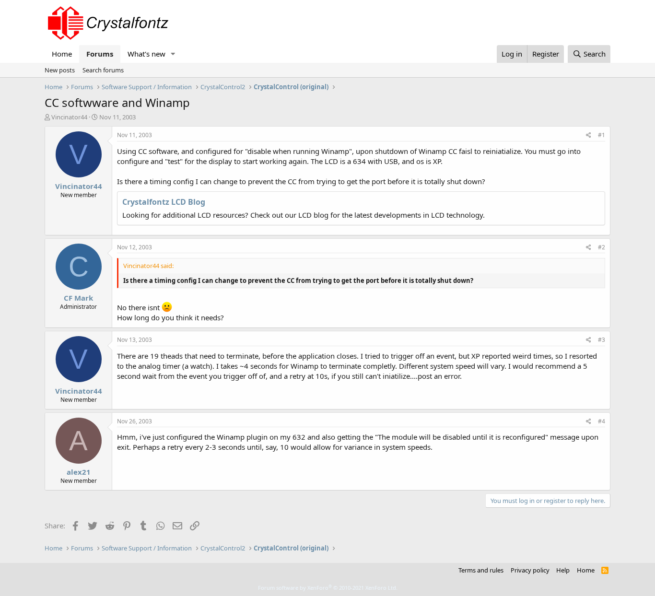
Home (62, 53)
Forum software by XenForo (328, 587)
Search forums (103, 70)
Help (563, 570)
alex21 (79, 472)
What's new (146, 53)
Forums (99, 53)
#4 (601, 421)
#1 (601, 135)
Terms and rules (480, 570)
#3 (601, 340)
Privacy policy (530, 570)
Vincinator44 (69, 117)
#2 (601, 247)
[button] (173, 54)
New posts (60, 70)
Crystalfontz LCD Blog (163, 202)
